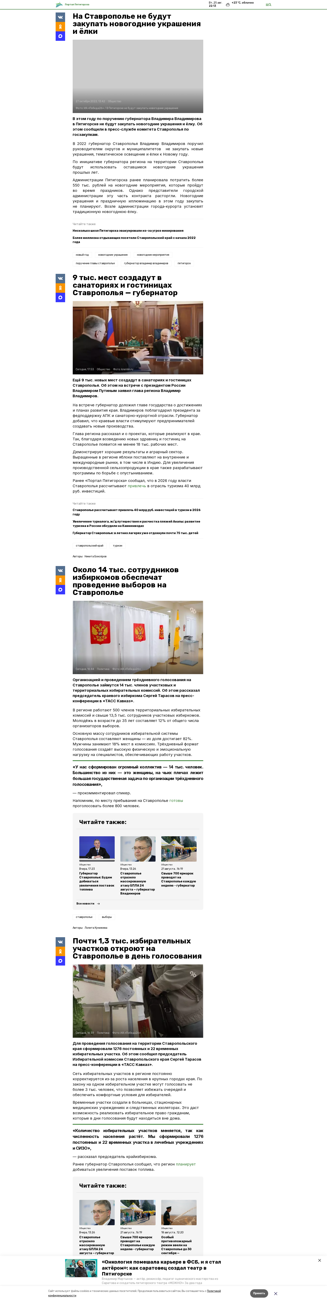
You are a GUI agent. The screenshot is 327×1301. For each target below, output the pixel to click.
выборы (107, 917)
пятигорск (184, 263)
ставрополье (84, 917)
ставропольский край (89, 545)
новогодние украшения (113, 254)
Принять (259, 1293)
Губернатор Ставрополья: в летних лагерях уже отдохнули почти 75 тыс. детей (135, 533)
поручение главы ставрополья (95, 263)
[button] (81, 1268)
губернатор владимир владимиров (146, 263)
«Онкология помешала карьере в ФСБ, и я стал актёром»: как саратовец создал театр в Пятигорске (161, 1268)
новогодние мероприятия (153, 254)
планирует (186, 1164)
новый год (82, 254)
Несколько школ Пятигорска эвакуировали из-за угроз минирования (128, 230)
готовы (176, 800)
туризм (117, 545)
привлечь (137, 486)
